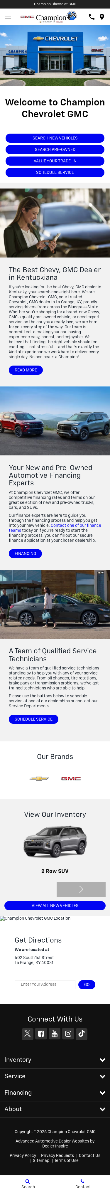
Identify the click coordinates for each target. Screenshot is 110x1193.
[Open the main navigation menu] (8, 17)
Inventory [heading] (17, 1060)
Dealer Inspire (55, 1146)
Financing (25, 554)
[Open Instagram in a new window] (68, 1033)
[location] (102, 17)
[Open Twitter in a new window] (27, 1034)
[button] (81, 889)
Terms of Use (66, 1161)
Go (86, 985)
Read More (26, 370)
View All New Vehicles (55, 906)
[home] (56, 17)
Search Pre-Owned (55, 150)
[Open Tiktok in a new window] (81, 1034)
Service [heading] (15, 1076)
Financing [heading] (18, 1093)
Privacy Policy (23, 1156)
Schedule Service (55, 173)
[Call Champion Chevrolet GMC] (91, 17)
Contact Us (89, 1156)
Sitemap (41, 1161)
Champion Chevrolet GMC (55, 4)
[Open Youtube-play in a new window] (54, 1033)
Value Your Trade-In (55, 161)
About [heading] (13, 1109)
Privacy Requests (57, 1156)
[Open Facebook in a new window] (41, 1033)
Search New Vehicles (55, 138)
